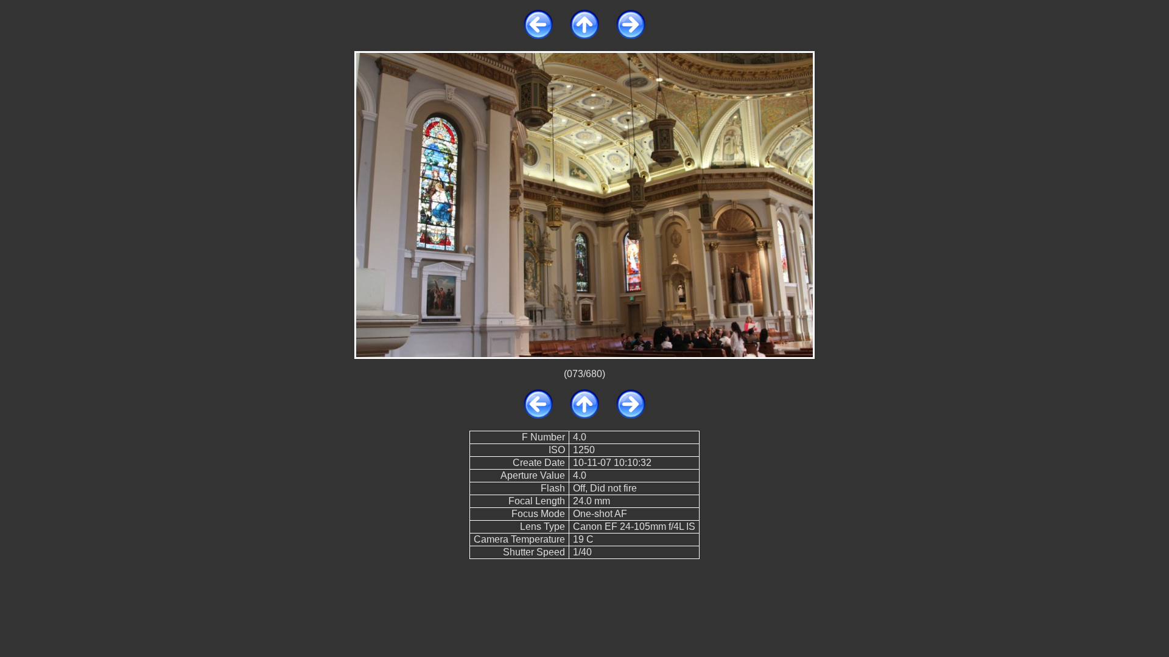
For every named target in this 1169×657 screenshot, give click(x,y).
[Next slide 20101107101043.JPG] (630, 35)
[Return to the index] (584, 35)
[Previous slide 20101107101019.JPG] (538, 35)
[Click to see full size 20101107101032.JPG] (584, 204)
